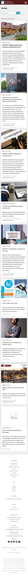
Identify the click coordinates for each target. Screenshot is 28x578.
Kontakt (14, 491)
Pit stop (14, 476)
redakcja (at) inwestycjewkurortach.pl (15, 529)
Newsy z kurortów (14, 463)
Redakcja (14, 487)
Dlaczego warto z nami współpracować (14, 498)
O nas (14, 485)
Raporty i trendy (14, 465)
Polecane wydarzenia (14, 470)
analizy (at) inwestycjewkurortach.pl (15, 535)
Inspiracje (14, 472)
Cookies (14, 507)
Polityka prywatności (14, 509)
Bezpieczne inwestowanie (14, 467)
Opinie (14, 469)
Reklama (14, 489)
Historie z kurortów (14, 474)
